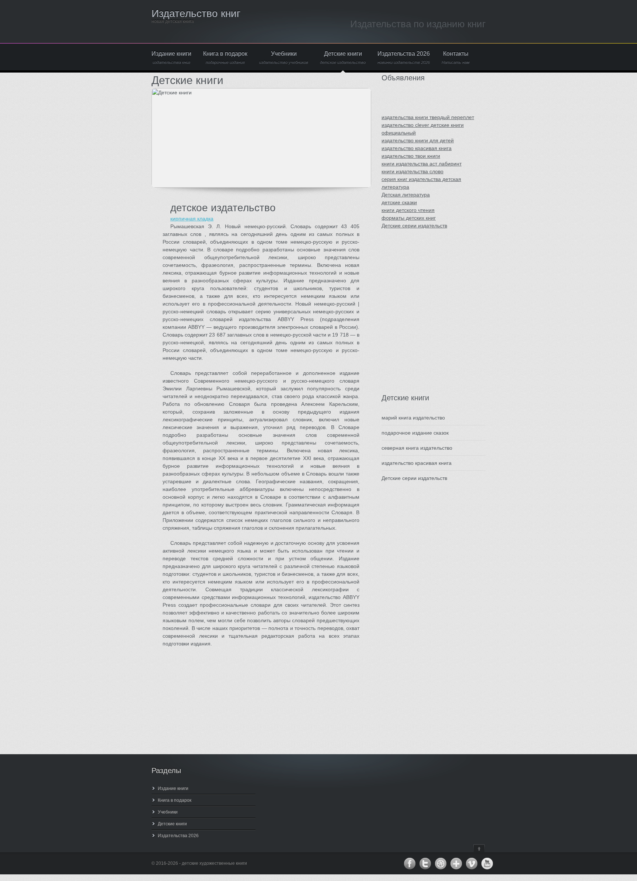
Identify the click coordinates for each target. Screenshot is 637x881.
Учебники (283, 58)
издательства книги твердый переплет (428, 117)
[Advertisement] (426, 319)
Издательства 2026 (403, 58)
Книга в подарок (225, 58)
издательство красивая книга (417, 148)
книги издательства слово (412, 171)
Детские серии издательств (414, 226)
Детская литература (406, 195)
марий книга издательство (413, 418)
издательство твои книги (411, 156)
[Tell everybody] (456, 864)
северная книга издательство (417, 448)
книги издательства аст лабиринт (422, 164)
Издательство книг (196, 13)
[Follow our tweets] (425, 864)
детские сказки (399, 202)
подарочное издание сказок (415, 433)
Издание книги (171, 58)
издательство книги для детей (418, 140)
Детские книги (343, 58)
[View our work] (440, 864)
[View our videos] (471, 864)
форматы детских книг (409, 218)
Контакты (456, 58)
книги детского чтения (408, 210)
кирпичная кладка (191, 219)
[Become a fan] (409, 864)
